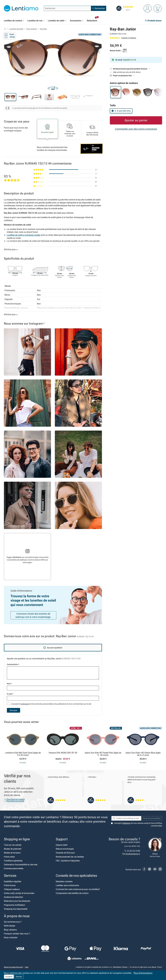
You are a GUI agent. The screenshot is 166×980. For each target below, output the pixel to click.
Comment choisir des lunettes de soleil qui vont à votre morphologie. (33, 615)
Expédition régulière (12, 881)
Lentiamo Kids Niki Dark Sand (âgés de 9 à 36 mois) (23, 754)
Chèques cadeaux (12, 889)
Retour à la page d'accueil (13, 967)
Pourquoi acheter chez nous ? (17, 933)
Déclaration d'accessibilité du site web (20, 864)
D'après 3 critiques (128, 38)
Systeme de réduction (13, 897)
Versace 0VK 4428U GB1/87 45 (63, 753)
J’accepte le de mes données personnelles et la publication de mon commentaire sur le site (50, 704)
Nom (9, 683)
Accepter (8, 976)
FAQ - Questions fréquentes (68, 860)
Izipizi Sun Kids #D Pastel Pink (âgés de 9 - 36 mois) (103, 754)
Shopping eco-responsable (15, 908)
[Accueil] (5, 29)
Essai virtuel (12, 35)
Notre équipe (9, 925)
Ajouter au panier (136, 120)
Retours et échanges (65, 848)
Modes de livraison (12, 852)
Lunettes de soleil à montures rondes (23, 235)
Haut (26, 967)
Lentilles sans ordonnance (67, 885)
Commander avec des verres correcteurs (136, 128)
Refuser (19, 976)
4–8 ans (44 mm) (123, 110)
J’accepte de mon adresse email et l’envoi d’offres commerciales (138, 824)
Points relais (9, 856)
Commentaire (13, 664)
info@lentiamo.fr (132, 854)
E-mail (10, 694)
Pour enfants (31, 29)
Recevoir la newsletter (152, 818)
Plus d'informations (143, 973)
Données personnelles (13, 868)
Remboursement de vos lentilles (70, 856)
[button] (10, 97)
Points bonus (10, 885)
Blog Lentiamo (10, 929)
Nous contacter (10, 937)
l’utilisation (126, 823)
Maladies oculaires (64, 881)
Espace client (61, 844)
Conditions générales (13, 860)
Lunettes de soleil (16, 29)
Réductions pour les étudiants (17, 901)
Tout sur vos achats (12, 844)
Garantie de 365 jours (65, 852)
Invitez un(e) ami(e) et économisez (19, 893)
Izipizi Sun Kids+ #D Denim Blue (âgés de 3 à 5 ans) (143, 754)
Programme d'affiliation (14, 905)
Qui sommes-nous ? (13, 921)
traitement (25, 704)
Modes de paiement (12, 848)
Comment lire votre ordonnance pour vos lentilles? (78, 889)
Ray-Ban (43, 29)
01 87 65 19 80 (133, 850)
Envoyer (13, 710)
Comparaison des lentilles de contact (72, 893)
